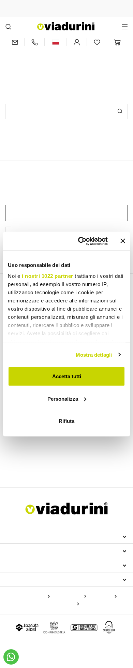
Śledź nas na (24, 579)
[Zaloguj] (77, 42)
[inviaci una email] (14, 42)
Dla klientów (26, 565)
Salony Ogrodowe (68, 455)
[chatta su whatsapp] (11, 657)
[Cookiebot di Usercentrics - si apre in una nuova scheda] (81, 241)
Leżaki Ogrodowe (25, 455)
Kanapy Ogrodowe (29, 465)
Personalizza (62, 398)
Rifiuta (66, 421)
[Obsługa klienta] (34, 42)
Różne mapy (64, 604)
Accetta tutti (66, 376)
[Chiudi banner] (122, 241)
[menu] (124, 26)
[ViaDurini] (66, 26)
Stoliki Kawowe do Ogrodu (84, 465)
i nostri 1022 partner (47, 276)
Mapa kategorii (69, 596)
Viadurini (19, 550)
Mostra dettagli (94, 354)
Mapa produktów (31, 596)
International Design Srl (44, 536)
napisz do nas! (92, 60)
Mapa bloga (103, 596)
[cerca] (8, 26)
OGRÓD (16, 443)
